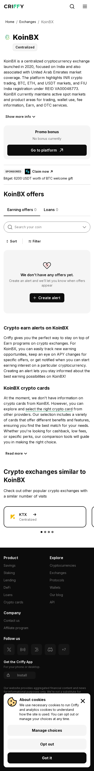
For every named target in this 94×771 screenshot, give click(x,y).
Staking (9, 573)
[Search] (72, 6)
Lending (10, 580)
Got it (47, 758)
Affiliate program (16, 628)
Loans (8, 595)
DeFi (7, 587)
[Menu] (84, 6)
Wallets (55, 587)
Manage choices (47, 730)
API (52, 602)
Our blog (56, 595)
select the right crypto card (49, 409)
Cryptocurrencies (63, 565)
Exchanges (58, 573)
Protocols (57, 580)
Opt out (47, 744)
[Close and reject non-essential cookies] (82, 701)
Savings (10, 565)
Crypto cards (13, 602)
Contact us (12, 620)
